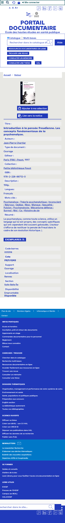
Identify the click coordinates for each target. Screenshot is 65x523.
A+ (16, 7)
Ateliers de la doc (9, 472)
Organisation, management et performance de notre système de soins (32, 389)
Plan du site (6, 311)
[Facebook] (50, 8)
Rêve (27, 204)
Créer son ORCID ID (10, 427)
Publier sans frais (9, 437)
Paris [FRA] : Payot (13, 159)
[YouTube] (55, 8)
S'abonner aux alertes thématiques (17, 451)
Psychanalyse (11, 202)
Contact (5, 316)
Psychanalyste (21, 207)
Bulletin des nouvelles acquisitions (16, 455)
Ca (21, 210)
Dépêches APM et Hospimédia (15, 458)
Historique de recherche (13, 2)
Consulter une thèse (19, 63)
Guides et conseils (10, 469)
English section (8, 402)
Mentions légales (23, 311)
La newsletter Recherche (12, 448)
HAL (38, 63)
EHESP (5, 487)
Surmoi (8, 210)
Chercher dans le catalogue (14, 358)
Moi (15, 210)
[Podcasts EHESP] (61, 8)
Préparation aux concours (13, 399)
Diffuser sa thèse (9, 420)
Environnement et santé (12, 392)
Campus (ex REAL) (9, 494)
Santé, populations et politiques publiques (20, 396)
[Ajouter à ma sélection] (19, 108)
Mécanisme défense (42, 207)
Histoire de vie (31, 210)
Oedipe (20, 204)
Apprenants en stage (11, 333)
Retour (17, 75)
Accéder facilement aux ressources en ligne (20, 368)
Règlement (6, 340)
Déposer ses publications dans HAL (17, 430)
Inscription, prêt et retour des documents (19, 330)
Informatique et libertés (46, 311)
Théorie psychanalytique (33, 202)
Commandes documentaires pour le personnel (22, 337)
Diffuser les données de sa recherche (18, 434)
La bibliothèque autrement (13, 406)
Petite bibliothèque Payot (17, 168)
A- (10, 8)
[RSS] (39, 8)
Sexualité (47, 204)
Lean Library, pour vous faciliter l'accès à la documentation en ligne (30, 476)
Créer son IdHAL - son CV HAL (15, 423)
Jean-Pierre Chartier (15, 143)
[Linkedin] (44, 8)
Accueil (7, 75)
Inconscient (55, 202)
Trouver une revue (18, 53)
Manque (36, 204)
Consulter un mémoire (20, 58)
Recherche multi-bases (12, 361)
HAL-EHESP (7, 497)
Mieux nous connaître (11, 343)
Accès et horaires (9, 326)
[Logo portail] (32, 14)
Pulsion (8, 207)
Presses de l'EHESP (10, 490)
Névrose (9, 204)
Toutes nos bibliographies (13, 409)
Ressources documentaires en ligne (27, 49)
